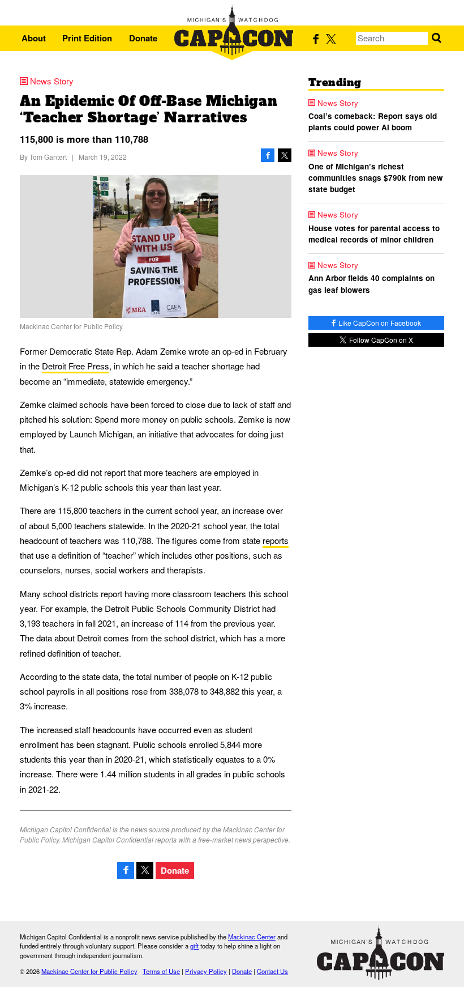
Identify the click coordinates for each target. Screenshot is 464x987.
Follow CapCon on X (380, 339)
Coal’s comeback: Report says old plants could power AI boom (372, 121)
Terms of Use (161, 971)
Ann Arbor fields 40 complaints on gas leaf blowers (371, 284)
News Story (52, 80)
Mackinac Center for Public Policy (89, 971)
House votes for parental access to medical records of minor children (374, 234)
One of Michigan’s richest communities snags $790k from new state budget (375, 178)
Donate (143, 38)
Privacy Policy (206, 971)
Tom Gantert (48, 156)
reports (276, 540)
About (34, 38)
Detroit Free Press (75, 366)
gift (194, 945)
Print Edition (87, 38)
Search (436, 38)
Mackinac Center (252, 936)
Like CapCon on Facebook (379, 322)
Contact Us (272, 971)
